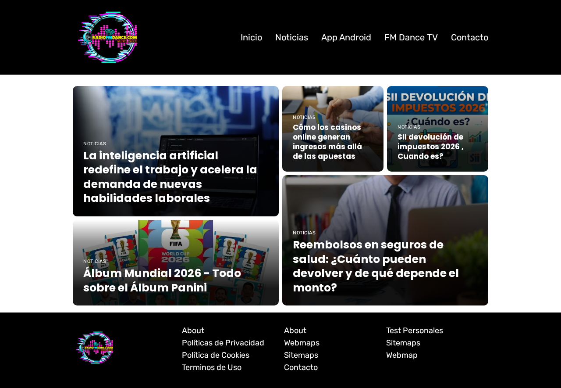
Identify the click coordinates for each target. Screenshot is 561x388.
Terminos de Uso (211, 367)
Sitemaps (301, 355)
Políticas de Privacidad (223, 343)
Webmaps (302, 343)
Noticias (291, 37)
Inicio (251, 37)
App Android (346, 37)
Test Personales (414, 330)
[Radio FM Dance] (108, 37)
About (193, 330)
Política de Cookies (215, 355)
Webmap (402, 355)
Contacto (469, 37)
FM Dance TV (411, 37)
